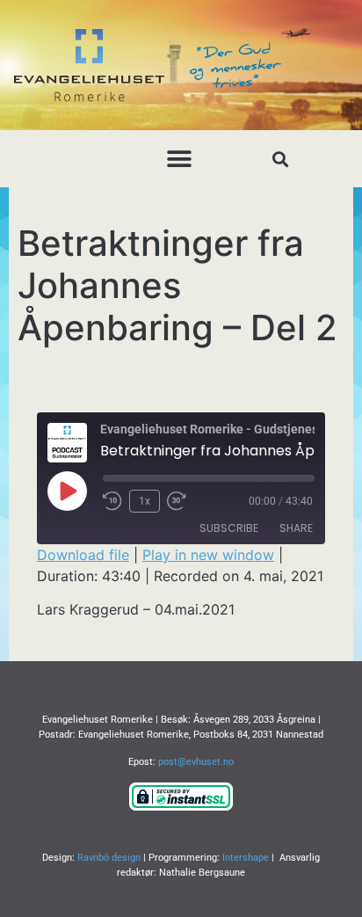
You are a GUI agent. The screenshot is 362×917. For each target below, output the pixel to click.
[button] (179, 158)
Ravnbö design (109, 857)
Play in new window (208, 555)
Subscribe (228, 527)
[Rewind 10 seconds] (112, 501)
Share (296, 527)
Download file (83, 555)
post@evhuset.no (196, 762)
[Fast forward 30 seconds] (181, 501)
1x (144, 501)
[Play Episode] (66, 490)
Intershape (245, 857)
